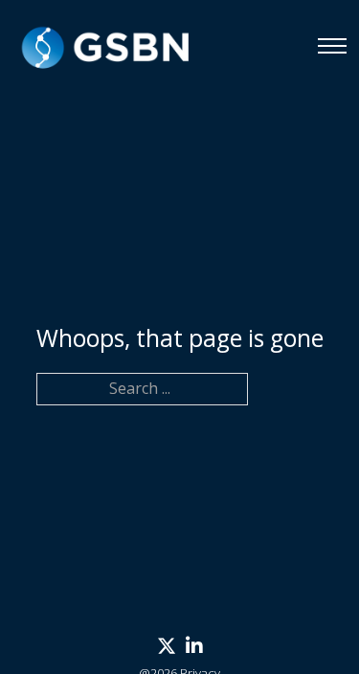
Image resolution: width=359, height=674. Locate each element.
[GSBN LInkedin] (194, 646)
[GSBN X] (166, 646)
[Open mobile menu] (332, 46)
